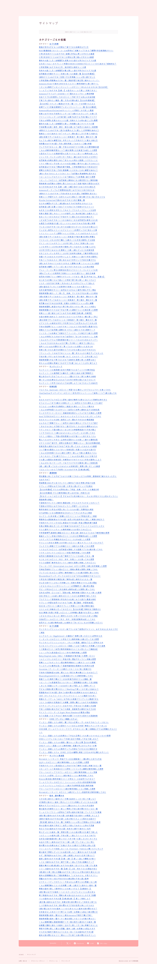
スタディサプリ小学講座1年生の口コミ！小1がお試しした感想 (64, 539)
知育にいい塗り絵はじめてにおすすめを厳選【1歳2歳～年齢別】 (65, 313)
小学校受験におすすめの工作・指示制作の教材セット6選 (62, 67)
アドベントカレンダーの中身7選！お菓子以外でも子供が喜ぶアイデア (68, 117)
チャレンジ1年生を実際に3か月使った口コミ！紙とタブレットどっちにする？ (71, 542)
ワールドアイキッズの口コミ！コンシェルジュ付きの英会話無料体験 (67, 782)
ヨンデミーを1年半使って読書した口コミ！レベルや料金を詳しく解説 (68, 516)
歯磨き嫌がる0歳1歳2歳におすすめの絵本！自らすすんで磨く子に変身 (68, 865)
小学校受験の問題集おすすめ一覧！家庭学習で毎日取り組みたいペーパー (69, 80)
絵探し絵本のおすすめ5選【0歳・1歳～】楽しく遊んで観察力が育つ (67, 858)
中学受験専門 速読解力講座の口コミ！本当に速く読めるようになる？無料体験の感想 (74, 532)
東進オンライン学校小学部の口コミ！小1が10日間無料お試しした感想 (68, 536)
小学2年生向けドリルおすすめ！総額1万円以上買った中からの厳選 (66, 53)
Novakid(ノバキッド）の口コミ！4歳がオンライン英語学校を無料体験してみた (72, 792)
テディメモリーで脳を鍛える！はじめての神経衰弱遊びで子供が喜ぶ (67, 429)
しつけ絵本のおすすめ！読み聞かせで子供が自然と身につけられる (66, 905)
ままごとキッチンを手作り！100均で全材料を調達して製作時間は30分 (68, 253)
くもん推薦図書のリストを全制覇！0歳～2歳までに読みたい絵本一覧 (68, 885)
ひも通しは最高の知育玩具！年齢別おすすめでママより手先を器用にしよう (70, 459)
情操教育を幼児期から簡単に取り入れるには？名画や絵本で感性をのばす (69, 183)
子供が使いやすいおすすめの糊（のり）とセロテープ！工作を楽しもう (68, 356)
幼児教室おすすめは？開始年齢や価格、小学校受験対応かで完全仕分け (68, 167)
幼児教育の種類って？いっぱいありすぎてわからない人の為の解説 (66, 266)
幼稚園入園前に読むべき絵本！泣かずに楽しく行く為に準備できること (68, 925)
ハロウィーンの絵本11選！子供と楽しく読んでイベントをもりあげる (67, 835)
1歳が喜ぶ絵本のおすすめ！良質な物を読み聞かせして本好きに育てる (68, 902)
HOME (21, 954)
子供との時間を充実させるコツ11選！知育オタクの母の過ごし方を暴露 (68, 120)
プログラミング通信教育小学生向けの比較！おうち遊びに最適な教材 (67, 599)
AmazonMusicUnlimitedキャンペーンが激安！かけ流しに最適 (66, 110)
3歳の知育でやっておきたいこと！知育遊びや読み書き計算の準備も (67, 236)
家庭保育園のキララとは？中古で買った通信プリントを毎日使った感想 (68, 310)
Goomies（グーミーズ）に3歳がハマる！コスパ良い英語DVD (65, 669)
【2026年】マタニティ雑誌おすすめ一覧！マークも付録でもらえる (67, 103)
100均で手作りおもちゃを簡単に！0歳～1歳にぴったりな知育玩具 (66, 250)
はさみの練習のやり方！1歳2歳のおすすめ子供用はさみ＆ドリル (65, 203)
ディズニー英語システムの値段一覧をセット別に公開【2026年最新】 (68, 742)
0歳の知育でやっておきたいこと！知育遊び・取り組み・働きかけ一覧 (68, 296)
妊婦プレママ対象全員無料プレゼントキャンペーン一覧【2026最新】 (68, 107)
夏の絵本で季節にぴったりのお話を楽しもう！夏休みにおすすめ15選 (67, 852)
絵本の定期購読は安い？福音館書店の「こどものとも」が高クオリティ (68, 875)
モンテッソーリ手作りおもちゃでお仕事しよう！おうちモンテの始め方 (68, 383)
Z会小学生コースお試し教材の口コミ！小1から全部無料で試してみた (67, 596)
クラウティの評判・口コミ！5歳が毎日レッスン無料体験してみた (66, 775)
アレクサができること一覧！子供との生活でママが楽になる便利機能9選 (69, 147)
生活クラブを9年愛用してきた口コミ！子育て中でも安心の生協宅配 (67, 97)
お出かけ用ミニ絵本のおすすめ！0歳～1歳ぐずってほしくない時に (66, 842)
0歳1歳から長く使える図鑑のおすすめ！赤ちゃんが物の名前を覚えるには (69, 872)
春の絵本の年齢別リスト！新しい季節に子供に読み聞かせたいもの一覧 (68, 808)
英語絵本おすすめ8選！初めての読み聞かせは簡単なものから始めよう (68, 692)
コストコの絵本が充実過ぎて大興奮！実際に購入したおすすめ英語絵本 (68, 702)
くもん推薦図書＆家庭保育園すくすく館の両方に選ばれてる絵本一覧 (67, 922)
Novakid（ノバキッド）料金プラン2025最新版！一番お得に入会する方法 (70, 759)
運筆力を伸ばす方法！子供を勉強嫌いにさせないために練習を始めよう (68, 170)
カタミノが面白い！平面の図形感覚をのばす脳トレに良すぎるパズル (67, 436)
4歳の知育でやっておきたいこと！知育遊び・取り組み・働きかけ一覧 (68, 137)
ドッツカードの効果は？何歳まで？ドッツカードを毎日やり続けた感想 (68, 333)
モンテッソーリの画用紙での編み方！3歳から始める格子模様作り (66, 373)
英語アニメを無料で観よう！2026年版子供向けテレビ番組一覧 (65, 679)
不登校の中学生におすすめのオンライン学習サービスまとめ (64, 506)
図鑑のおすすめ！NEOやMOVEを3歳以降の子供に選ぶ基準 (64, 878)
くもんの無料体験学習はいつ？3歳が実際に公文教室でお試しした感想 (68, 150)
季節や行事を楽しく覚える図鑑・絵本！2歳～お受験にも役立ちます (67, 928)
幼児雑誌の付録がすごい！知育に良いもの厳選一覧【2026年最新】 (67, 73)
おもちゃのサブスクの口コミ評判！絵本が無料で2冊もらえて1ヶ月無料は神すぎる (73, 399)
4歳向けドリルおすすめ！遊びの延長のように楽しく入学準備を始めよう (69, 130)
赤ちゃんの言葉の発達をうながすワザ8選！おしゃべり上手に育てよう (68, 363)
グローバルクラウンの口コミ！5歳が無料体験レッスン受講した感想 (67, 788)
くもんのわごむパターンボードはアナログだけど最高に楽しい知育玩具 (68, 463)
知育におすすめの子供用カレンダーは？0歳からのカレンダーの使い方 (68, 113)
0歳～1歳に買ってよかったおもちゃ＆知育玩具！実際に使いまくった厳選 (69, 466)
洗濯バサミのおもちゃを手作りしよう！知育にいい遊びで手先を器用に (68, 256)
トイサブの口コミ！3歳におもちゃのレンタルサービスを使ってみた (67, 433)
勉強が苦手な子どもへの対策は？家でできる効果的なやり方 (64, 47)
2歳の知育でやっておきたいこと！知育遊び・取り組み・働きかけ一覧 (68, 300)
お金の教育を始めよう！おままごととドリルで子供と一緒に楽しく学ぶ (68, 316)
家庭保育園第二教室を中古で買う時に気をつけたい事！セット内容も (67, 306)
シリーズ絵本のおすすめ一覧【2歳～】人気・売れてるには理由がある (68, 868)
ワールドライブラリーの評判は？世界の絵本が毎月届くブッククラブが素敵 (70, 812)
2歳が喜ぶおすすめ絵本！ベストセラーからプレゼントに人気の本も (67, 892)
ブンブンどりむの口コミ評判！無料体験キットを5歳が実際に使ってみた (69, 572)
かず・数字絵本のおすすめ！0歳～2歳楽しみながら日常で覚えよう (67, 855)
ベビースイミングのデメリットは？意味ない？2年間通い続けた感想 (67, 177)
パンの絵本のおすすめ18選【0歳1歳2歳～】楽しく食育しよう (64, 898)
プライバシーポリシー (38, 961)
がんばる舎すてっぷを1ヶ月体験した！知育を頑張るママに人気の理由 (68, 582)
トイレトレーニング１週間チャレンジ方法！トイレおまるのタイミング (68, 233)
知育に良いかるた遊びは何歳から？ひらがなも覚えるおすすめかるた (67, 349)
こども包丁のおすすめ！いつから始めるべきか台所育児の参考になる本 (68, 220)
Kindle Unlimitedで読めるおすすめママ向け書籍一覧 (62, 200)
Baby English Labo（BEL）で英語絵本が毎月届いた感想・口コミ (67, 656)
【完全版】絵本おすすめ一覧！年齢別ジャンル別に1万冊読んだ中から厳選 (70, 822)
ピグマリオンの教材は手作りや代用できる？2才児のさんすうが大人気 (68, 323)
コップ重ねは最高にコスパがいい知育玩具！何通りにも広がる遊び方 (67, 449)
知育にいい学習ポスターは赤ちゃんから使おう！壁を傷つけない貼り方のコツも (72, 196)
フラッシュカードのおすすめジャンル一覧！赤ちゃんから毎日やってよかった (71, 353)
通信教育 (53, 472)
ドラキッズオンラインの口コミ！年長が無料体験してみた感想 (64, 552)
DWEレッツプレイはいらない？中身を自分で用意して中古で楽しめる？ (69, 739)
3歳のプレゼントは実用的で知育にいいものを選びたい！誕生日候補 (67, 273)
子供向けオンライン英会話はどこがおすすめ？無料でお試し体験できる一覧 (70, 765)
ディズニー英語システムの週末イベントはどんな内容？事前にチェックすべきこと (73, 725)
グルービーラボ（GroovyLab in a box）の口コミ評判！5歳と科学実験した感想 (73, 566)
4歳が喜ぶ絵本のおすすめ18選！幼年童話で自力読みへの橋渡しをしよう (69, 815)
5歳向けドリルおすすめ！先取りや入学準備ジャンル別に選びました (67, 77)
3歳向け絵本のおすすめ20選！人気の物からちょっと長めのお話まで (67, 818)
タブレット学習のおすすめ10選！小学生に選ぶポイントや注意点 (66, 486)
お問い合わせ (23, 961)
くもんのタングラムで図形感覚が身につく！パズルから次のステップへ (68, 340)
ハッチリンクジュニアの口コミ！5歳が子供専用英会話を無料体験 (66, 785)
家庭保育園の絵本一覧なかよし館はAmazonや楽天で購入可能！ (66, 915)
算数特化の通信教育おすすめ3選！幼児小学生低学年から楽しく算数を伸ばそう (71, 519)
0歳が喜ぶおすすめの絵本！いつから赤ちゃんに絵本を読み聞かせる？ (68, 908)
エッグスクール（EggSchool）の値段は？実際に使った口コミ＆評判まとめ (70, 636)
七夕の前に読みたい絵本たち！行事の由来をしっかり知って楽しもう (67, 799)
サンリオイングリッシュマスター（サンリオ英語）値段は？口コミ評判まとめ (71, 642)
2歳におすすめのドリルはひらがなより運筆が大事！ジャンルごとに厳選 (69, 263)
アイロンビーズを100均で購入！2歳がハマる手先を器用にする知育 (67, 240)
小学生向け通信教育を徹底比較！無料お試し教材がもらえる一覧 (65, 579)
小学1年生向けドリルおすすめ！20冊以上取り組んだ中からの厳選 (66, 57)
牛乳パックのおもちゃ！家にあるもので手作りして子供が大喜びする (67, 260)
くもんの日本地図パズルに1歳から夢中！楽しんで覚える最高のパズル (68, 453)
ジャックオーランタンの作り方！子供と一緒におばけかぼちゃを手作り (68, 157)
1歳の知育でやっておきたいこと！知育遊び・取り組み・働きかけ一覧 (68, 320)
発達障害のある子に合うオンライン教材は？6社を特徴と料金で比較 (67, 483)
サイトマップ (66, 961)
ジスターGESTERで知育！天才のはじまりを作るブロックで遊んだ (67, 283)
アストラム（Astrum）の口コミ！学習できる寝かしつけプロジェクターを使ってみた (75, 389)
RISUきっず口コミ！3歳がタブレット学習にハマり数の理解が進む (66, 606)
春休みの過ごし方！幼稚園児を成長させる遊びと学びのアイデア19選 (67, 60)
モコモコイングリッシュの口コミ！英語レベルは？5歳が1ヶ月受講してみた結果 (72, 645)
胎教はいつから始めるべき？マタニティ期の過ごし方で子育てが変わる (68, 133)
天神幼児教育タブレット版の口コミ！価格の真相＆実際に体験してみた (68, 569)
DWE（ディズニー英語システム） (63, 719)
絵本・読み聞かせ (56, 795)
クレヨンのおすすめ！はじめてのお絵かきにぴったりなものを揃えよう (68, 226)
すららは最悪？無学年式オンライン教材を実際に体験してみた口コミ (67, 562)
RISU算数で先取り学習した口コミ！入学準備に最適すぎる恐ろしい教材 (69, 612)
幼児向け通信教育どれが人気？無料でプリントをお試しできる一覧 (66, 556)
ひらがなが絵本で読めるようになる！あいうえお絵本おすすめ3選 (66, 932)
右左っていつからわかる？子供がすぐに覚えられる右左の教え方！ (66, 216)
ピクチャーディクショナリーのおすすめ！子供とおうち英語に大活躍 (67, 705)
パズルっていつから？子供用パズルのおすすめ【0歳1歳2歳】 (64, 469)
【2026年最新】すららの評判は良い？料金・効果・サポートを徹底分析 (69, 489)
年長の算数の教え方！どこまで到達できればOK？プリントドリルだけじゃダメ (71, 526)
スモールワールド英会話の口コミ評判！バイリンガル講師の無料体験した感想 (71, 769)
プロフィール (53, 961)
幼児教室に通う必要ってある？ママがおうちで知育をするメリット (66, 206)
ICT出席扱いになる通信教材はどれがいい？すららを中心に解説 (65, 512)
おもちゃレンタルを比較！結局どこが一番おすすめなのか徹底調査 (66, 419)
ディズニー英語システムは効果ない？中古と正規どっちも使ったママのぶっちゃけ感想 (75, 735)
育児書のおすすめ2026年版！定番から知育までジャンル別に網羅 (66, 303)
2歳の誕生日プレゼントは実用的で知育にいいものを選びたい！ (65, 286)
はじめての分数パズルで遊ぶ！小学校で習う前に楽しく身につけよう (67, 280)
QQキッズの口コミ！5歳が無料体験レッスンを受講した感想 (64, 762)
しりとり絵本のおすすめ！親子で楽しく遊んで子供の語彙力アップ (66, 862)
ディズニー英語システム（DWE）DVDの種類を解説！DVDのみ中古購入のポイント (74, 752)
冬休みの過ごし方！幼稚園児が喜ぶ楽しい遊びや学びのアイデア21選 (67, 70)
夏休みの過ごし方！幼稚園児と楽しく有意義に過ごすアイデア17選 (66, 123)
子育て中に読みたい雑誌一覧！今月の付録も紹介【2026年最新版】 (67, 100)
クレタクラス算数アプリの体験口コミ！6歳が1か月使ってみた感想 (66, 546)
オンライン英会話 (56, 755)
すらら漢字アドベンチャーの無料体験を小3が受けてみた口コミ (65, 529)
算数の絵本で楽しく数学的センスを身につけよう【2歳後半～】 (65, 888)
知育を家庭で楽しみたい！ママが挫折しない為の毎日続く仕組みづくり (68, 213)
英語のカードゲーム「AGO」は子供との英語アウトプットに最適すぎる (69, 699)
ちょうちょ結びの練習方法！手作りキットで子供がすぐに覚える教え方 (68, 140)
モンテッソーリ (55, 366)
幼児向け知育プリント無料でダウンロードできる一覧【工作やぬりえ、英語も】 (72, 276)
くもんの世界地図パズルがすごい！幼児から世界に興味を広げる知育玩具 (69, 409)
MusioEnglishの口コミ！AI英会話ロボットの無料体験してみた (66, 675)
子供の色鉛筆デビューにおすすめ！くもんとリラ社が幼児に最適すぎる (68, 326)
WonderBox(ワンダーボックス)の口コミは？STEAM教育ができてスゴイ (70, 576)
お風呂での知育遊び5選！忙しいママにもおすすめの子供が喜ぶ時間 (67, 223)
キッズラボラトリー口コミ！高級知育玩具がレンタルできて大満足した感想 (70, 413)
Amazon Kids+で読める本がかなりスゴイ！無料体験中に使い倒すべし (69, 83)
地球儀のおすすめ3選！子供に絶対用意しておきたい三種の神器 (65, 143)
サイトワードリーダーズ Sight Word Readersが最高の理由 (64, 712)
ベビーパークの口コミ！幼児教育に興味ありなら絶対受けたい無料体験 (68, 180)
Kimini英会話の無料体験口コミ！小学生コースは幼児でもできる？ (67, 779)
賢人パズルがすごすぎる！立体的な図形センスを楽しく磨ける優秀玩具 (68, 439)
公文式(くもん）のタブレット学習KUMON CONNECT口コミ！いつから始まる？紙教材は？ (77, 63)
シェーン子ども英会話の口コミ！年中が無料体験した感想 (63, 652)
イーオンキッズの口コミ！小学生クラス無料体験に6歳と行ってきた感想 (69, 639)
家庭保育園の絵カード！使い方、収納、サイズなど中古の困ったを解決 (68, 293)
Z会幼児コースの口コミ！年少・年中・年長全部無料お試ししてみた (67, 619)
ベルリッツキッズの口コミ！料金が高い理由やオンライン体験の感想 (67, 659)
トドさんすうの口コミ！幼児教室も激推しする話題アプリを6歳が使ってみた (71, 549)
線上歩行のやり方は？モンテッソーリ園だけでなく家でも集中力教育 (67, 376)
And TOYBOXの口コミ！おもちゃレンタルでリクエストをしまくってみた (70, 416)
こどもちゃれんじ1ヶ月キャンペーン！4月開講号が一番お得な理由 (66, 586)
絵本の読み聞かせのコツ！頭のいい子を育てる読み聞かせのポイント (67, 935)
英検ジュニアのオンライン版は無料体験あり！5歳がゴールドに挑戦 (67, 662)
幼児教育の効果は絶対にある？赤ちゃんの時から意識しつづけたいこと (68, 160)
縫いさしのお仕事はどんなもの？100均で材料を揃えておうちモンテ (67, 379)
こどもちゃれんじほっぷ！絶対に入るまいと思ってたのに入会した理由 (68, 616)
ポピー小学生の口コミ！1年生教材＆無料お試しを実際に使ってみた (67, 589)
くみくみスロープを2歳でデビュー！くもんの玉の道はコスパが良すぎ (68, 456)
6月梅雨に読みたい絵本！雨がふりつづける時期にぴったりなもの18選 (68, 802)
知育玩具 (53, 386)
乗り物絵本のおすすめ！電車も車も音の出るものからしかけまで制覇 (67, 895)
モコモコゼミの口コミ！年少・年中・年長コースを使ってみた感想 (66, 559)
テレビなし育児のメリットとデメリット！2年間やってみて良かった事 (68, 230)
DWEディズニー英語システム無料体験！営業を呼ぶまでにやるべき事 (68, 745)
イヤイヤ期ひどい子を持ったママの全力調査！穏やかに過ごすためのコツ (69, 163)
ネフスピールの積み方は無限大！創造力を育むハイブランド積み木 (66, 406)
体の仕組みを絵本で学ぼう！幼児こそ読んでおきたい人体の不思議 (66, 825)
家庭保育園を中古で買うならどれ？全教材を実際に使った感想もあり (67, 359)
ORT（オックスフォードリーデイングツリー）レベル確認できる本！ (67, 695)
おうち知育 (54, 43)
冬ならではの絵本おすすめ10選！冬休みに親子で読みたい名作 (65, 828)
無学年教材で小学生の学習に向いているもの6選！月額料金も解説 (66, 509)
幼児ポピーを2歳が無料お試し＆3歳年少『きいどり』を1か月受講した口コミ (71, 622)
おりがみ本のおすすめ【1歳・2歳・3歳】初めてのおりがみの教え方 (67, 186)
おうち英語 (54, 626)
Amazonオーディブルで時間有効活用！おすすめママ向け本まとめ (67, 190)
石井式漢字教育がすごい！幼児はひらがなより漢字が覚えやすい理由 (67, 290)
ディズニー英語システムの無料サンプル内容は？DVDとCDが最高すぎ (68, 749)
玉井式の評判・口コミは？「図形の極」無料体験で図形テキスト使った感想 (70, 592)
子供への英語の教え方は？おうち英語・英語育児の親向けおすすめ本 (67, 709)
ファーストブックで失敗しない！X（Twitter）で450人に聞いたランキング (71, 848)
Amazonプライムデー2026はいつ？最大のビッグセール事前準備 (66, 93)
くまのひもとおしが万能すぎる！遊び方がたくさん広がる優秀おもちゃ (68, 426)
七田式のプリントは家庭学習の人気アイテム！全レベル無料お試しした (68, 153)
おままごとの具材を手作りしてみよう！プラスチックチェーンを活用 (67, 210)
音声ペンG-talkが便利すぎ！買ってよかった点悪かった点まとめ (66, 346)
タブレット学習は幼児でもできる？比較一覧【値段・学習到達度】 (66, 602)
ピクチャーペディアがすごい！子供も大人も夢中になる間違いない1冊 (68, 882)
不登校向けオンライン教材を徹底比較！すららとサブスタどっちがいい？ (69, 502)
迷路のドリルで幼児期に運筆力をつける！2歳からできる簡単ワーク (67, 329)
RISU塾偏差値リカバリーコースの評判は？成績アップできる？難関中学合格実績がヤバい (76, 50)
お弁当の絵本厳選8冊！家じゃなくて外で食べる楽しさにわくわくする (68, 838)
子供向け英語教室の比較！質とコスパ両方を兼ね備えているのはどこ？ (68, 672)
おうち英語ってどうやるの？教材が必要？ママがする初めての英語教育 (68, 715)
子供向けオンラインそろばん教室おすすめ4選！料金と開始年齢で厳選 (68, 522)
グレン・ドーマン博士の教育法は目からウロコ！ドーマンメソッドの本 (68, 270)
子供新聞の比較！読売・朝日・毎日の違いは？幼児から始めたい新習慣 (68, 127)
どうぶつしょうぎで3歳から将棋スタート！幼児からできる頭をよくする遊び (71, 403)
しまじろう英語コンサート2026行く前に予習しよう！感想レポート (67, 685)
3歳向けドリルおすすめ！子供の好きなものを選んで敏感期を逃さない (68, 193)
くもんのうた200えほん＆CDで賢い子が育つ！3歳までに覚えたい (67, 343)
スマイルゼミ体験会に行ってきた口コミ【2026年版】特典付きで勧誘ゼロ (70, 609)
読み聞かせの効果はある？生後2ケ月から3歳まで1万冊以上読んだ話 (67, 845)
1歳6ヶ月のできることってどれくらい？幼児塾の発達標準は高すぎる (67, 173)
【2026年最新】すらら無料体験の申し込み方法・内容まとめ (64, 493)
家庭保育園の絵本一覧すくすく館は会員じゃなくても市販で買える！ (67, 918)
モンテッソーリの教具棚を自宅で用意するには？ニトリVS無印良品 (67, 369)
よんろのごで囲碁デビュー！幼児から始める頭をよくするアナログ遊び (68, 423)
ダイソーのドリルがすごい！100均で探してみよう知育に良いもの (66, 243)
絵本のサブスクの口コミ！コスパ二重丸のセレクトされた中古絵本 (66, 805)
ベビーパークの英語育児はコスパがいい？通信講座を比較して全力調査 (68, 682)
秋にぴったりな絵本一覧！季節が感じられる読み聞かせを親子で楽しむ (68, 832)
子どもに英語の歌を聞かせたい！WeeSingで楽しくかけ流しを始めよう (69, 689)
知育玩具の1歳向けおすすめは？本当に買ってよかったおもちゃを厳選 (68, 446)
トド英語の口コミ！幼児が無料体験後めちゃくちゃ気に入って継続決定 (68, 649)
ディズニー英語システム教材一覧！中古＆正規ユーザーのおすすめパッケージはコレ (74, 722)
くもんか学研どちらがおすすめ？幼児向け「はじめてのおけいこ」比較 (68, 336)
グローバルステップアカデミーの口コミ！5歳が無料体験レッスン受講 (68, 772)
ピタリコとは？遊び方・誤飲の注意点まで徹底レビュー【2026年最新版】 (70, 443)
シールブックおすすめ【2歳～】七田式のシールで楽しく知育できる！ (68, 90)
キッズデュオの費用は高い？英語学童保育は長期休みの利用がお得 (66, 665)
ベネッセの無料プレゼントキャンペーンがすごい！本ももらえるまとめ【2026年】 (73, 87)
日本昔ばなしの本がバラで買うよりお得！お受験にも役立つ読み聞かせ (68, 912)
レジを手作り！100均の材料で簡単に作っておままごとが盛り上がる (67, 246)
